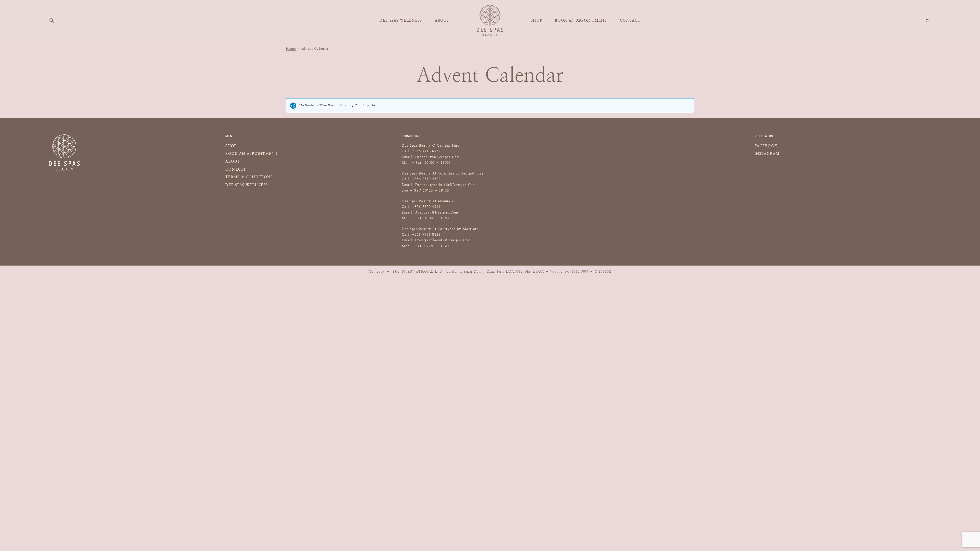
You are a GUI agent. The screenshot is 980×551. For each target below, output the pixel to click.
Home (291, 49)
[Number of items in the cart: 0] (927, 20)
